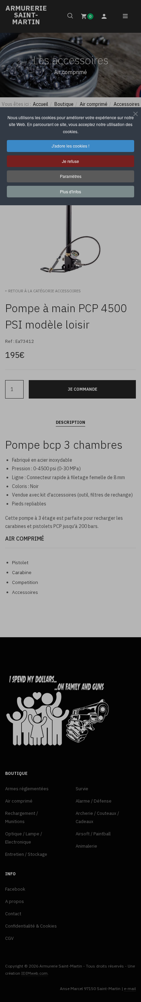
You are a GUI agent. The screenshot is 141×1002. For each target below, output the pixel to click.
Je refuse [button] (70, 161)
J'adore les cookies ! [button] (70, 146)
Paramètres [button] (70, 176)
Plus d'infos (70, 191)
